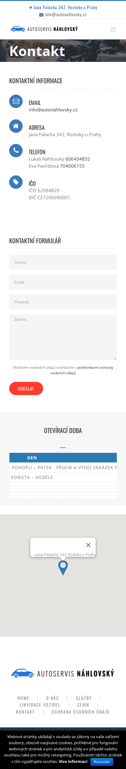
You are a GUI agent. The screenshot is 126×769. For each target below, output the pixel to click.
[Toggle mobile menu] (113, 30)
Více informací (73, 761)
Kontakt (25, 711)
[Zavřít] (88, 545)
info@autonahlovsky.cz (66, 14)
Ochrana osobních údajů (81, 711)
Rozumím (102, 762)
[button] (63, 568)
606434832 (77, 159)
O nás (52, 698)
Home (23, 698)
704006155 (72, 166)
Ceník (83, 704)
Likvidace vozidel (40, 704)
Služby (84, 698)
